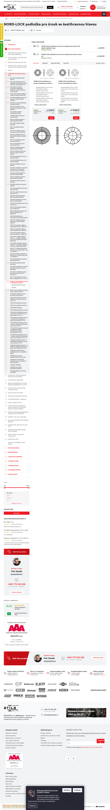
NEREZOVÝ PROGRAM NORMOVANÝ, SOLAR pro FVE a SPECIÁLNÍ (18, 412)
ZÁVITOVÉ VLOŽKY (13, 439)
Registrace (82, 8)
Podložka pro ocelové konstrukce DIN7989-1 (16, 367)
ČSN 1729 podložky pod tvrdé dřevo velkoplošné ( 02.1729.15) (18, 277)
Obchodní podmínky (62, 1)
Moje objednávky (11, 779)
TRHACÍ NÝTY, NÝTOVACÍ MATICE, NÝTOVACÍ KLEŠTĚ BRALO (17, 376)
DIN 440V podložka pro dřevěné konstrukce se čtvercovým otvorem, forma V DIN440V (18, 169)
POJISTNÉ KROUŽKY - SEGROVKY (17, 399)
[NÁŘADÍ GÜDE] (74, 684)
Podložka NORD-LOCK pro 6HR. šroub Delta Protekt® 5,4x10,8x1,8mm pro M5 (44, 94)
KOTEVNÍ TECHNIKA (13, 448)
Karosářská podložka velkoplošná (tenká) (16, 112)
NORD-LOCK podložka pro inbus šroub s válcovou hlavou (18, 290)
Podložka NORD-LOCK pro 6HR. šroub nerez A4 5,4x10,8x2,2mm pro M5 (69, 89)
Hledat (50, 7)
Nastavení (32, 806)
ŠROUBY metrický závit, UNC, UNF (17, 62)
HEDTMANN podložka (16, 307)
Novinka (10, 498)
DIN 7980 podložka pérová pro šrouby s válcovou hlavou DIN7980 (18, 99)
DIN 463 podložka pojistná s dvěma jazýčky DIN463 (17, 177)
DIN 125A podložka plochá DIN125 (17, 78)
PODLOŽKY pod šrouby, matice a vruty (17, 74)
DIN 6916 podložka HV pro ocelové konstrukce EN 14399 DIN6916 (18, 108)
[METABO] (30, 696)
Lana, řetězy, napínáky (12, 740)
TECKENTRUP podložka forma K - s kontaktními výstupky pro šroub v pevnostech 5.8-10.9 (19, 319)
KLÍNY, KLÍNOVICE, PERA (15, 402)
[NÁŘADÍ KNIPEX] (63, 684)
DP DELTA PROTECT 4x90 (18, 285)
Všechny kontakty (16, 592)
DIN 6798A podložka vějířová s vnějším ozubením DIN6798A (18, 94)
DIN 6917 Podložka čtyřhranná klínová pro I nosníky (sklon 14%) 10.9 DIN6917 (19, 250)
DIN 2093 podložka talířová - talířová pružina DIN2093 (17, 196)
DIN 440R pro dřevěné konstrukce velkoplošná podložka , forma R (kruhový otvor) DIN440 (17, 89)
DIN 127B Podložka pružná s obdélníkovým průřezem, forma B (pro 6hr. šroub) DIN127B (18, 83)
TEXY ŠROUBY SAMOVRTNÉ (15, 380)
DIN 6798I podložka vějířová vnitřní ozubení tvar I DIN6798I (18, 233)
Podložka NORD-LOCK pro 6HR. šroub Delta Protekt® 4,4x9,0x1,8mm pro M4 (44, 89)
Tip (9, 500)
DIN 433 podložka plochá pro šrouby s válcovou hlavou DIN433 (18, 152)
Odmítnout (67, 790)
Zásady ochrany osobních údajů (15, 793)
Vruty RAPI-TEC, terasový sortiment (51, 743)
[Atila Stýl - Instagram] (73, 758)
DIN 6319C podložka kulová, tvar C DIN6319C (19, 204)
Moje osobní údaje (11, 776)
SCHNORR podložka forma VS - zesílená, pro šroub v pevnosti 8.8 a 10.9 (18, 299)
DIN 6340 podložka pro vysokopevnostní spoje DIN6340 (18, 216)
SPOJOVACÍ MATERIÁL (14, 49)
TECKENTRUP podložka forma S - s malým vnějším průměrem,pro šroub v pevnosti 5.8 (19, 324)
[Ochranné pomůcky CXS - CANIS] (52, 690)
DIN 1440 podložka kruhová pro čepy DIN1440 (18, 188)
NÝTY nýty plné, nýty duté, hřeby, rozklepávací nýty (16, 388)
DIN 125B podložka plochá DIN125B (17, 124)
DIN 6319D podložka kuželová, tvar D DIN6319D (18, 207)
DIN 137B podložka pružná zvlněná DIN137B (17, 144)
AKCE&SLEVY (12, 44)
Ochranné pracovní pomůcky (14, 745)
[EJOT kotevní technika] (40, 684)
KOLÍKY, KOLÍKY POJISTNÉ (15, 392)
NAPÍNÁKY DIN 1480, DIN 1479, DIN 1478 (17, 425)
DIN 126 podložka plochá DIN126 (17, 127)
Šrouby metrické (46, 733)
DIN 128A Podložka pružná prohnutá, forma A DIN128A (17, 131)
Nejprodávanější (55, 63)
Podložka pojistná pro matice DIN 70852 (18, 371)
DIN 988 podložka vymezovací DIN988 (18, 185)
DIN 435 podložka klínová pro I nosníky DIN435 (18, 161)
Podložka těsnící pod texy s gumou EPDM (17, 116)
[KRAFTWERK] (75, 690)
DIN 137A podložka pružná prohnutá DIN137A (17, 140)
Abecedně (66, 63)
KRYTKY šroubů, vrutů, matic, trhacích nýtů (16, 435)
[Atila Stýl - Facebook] (68, 758)
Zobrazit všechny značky (98, 690)
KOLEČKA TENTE (13, 474)
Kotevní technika (11, 735)
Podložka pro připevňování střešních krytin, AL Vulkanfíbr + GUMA (18, 352)
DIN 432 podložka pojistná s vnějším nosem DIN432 (17, 148)
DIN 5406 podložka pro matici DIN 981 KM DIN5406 (18, 200)
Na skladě (11, 493)
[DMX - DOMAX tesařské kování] (32, 690)
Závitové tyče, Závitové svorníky (50, 735)
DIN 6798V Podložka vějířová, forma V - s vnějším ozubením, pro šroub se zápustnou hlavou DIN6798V (18, 239)
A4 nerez (14, 287)
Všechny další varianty (40, 104)
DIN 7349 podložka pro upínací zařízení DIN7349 (18, 259)
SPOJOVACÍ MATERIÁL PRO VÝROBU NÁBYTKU (18, 420)
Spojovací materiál (11, 733)
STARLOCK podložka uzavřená (18, 305)
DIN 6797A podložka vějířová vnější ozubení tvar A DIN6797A (18, 226)
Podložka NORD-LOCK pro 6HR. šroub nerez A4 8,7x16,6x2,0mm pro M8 (69, 100)
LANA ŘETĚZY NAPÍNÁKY (15, 456)
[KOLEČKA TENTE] (63, 690)
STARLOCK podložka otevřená (18, 303)
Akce (9, 495)
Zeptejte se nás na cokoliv (48, 1)
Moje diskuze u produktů (13, 789)
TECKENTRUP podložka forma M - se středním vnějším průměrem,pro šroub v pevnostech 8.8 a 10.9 (19, 330)
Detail (51, 118)
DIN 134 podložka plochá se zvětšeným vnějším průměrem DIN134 (18, 136)
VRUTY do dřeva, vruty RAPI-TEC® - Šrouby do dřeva (17, 58)
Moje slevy (9, 784)
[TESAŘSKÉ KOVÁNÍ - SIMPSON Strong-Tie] (42, 690)
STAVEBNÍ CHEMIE (13, 465)
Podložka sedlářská (15, 365)
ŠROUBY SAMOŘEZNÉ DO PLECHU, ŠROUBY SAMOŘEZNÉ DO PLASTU (17, 384)
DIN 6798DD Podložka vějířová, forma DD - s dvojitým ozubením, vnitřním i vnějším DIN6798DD (18, 245)
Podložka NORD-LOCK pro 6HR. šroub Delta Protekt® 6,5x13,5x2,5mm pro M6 (44, 100)
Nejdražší (45, 63)
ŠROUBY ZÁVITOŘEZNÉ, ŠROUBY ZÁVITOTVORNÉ (17, 430)
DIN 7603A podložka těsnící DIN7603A (17, 263)
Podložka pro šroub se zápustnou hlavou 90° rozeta (18, 356)
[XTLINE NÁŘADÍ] (52, 684)
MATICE (10, 70)
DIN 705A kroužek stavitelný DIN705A (17, 181)
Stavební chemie (11, 748)
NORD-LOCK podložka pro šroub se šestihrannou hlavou (19, 282)
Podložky (43, 740)
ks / (16, 513)
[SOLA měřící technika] (20, 690)
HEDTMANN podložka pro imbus (19, 310)
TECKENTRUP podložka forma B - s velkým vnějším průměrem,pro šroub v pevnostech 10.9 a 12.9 (19, 336)
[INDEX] (18, 696)
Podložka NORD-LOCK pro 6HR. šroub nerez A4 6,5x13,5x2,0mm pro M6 (69, 94)
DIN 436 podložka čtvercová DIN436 (17, 164)
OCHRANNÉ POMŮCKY (14, 470)
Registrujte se (8, 805)
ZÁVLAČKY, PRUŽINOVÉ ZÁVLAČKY (17, 396)
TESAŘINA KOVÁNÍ (13, 461)
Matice (43, 738)
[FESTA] (41, 696)
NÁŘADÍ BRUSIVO (13, 452)
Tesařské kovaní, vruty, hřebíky (15, 743)
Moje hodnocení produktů (13, 786)
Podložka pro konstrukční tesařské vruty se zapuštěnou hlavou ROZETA (18, 361)
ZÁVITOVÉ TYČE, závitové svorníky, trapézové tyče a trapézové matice (17, 66)
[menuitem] (8, 14)
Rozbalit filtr (16, 503)
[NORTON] (7, 696)
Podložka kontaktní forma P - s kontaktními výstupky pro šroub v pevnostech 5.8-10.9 (18, 341)
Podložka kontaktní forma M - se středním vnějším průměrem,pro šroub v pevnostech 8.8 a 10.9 (19, 347)
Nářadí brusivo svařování (13, 738)
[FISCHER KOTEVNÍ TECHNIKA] (29, 684)
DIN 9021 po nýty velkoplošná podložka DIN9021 (18, 103)
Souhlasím (77, 790)
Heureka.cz (102, 674)
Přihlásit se (102, 741)
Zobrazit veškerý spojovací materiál (51, 745)
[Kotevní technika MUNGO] (18, 684)
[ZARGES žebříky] (8, 690)
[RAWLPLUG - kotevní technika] (8, 684)
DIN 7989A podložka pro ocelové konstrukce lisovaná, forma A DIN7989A (19, 268)
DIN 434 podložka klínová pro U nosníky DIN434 (18, 157)
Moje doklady (10, 781)
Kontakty (8, 796)
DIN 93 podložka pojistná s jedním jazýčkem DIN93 (17, 120)
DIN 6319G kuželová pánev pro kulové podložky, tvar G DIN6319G (18, 212)
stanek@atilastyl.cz (17, 574)
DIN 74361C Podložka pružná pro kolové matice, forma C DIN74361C (18, 273)
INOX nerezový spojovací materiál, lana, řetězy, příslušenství (17, 53)
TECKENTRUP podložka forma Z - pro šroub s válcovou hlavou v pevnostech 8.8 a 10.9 (18, 314)
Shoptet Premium (86, 806)
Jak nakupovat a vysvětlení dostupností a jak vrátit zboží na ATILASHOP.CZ (22, 1)
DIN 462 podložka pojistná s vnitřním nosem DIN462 (17, 173)
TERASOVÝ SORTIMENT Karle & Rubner (16, 443)
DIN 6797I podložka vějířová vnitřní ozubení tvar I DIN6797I (18, 229)
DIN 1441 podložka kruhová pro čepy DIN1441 (18, 192)
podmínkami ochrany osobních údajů (92, 747)
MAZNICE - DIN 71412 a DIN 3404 (17, 417)
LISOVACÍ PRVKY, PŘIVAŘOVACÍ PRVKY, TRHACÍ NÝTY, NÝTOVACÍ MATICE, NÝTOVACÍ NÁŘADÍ (17, 407)
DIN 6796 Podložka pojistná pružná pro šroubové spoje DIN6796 (17, 221)
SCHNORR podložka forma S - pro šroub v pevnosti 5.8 (18, 294)
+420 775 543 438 (67, 6)
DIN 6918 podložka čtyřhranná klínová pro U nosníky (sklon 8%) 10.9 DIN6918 (18, 255)
